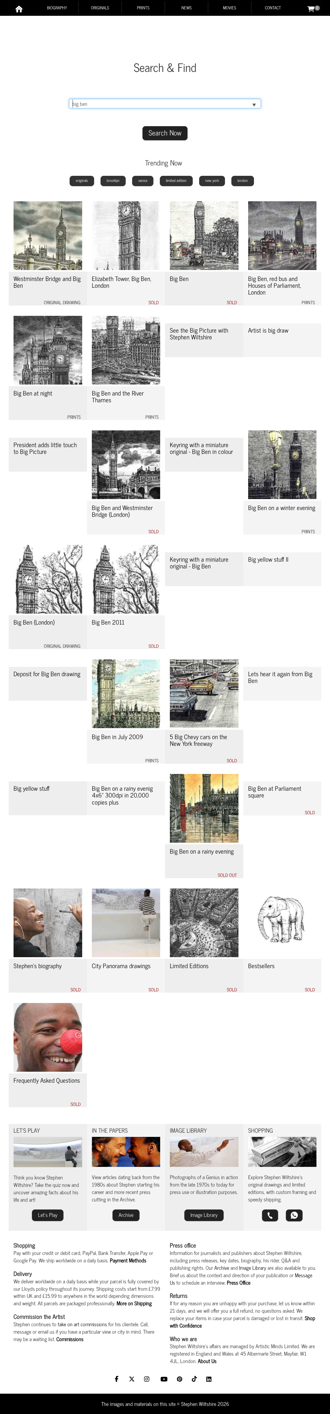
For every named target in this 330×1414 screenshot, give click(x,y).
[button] (270, 1215)
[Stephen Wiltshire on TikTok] (195, 1379)
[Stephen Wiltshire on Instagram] (148, 1379)
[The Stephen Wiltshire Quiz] (48, 1152)
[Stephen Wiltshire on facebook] (118, 1379)
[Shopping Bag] (311, 8)
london (243, 180)
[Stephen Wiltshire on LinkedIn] (210, 1379)
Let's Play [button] (47, 1214)
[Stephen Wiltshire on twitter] (132, 1379)
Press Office (238, 1282)
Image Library (252, 1267)
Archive (221, 1267)
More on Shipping (134, 1303)
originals (82, 180)
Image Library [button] (204, 1214)
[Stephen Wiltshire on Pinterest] (180, 1379)
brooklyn (113, 180)
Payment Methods (128, 1260)
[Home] (19, 9)
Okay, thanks (223, 1403)
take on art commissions (82, 1324)
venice (142, 180)
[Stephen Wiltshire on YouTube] (165, 1379)
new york (212, 180)
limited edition (176, 180)
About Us (207, 1361)
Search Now (165, 132)
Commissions (69, 1339)
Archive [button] (126, 1214)
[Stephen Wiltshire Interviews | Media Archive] (126, 1152)
